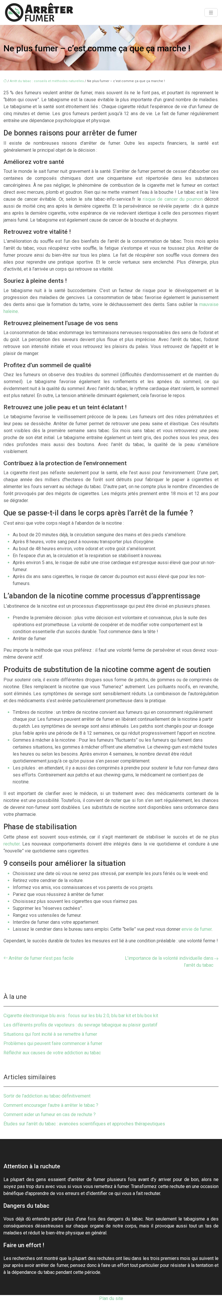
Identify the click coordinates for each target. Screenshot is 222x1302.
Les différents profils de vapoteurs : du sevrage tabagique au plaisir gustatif (80, 1025)
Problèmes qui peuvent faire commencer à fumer (52, 1043)
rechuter (11, 844)
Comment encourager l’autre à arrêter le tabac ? (50, 1105)
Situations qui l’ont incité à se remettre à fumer (50, 1034)
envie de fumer (197, 929)
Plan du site (111, 1298)
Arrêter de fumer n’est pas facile (41, 958)
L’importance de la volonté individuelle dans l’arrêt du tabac (169, 961)
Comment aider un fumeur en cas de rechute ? (49, 1114)
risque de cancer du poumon (173, 199)
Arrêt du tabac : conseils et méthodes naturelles (47, 81)
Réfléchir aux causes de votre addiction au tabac (52, 1052)
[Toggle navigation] (211, 12)
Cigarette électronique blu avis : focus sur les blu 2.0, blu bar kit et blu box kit (80, 1015)
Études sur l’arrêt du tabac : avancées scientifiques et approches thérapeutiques (84, 1124)
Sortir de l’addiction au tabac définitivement (46, 1096)
